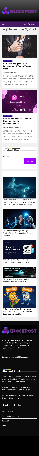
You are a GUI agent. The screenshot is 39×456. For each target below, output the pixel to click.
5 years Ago (12, 72)
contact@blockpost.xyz (21, 357)
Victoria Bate (7, 127)
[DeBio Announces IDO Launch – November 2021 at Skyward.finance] (19, 101)
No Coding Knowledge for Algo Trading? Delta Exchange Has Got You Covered (18, 233)
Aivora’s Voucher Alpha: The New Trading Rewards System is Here (16, 261)
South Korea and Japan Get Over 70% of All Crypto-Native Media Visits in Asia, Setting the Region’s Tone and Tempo (19, 202)
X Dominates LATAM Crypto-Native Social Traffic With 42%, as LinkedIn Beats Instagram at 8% (17, 311)
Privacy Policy (7, 411)
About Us (5, 426)
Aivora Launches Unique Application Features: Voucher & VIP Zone (17, 280)
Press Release (8, 61)
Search (6, 156)
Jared (5, 72)
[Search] (29, 24)
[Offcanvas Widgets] (3, 24)
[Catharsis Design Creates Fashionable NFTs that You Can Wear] (19, 46)
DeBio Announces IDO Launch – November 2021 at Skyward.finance (18, 121)
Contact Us (6, 421)
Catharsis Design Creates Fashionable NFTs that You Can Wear (17, 66)
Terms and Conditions (10, 416)
